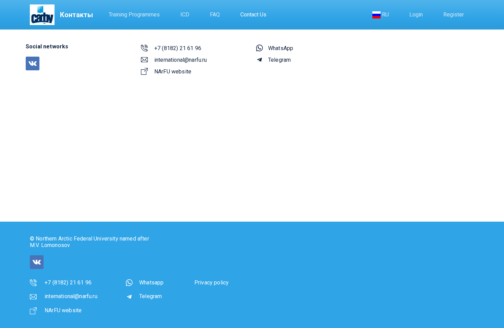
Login (416, 14)
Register (453, 14)
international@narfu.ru (180, 60)
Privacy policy (211, 282)
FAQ (215, 14)
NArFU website (172, 71)
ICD (184, 14)
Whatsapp (151, 282)
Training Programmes (134, 14)
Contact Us (253, 14)
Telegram (279, 60)
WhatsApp (280, 48)
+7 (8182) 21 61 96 (177, 48)
